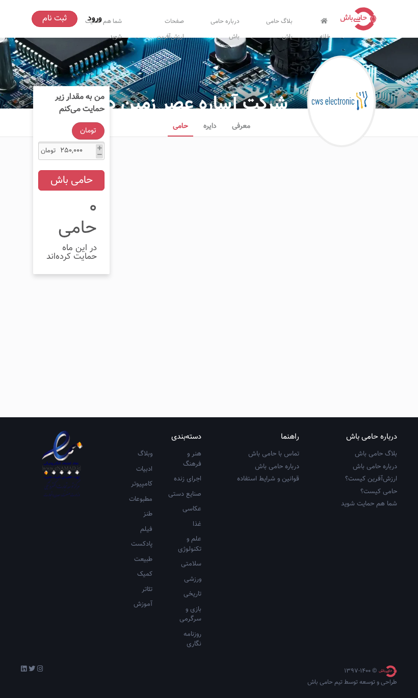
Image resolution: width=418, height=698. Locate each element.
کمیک (144, 574)
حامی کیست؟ (378, 492)
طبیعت (143, 559)
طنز (147, 514)
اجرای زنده (187, 479)
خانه (325, 34)
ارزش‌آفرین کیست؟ (371, 479)
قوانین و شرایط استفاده (268, 479)
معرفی (241, 126)
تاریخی (192, 594)
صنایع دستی (184, 494)
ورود (95, 18)
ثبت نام (54, 18)
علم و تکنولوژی (189, 544)
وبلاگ (145, 454)
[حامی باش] (361, 19)
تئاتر (147, 589)
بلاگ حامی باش (279, 27)
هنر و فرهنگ (192, 459)
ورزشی (192, 579)
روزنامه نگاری (192, 639)
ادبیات (144, 469)
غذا (197, 524)
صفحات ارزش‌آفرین (170, 27)
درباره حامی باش (225, 27)
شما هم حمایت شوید (369, 504)
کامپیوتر (141, 484)
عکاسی (191, 509)
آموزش (143, 604)
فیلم (146, 529)
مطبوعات (140, 499)
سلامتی (191, 564)
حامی (180, 126)
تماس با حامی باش (273, 454)
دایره (210, 126)
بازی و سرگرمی (190, 614)
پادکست (141, 544)
